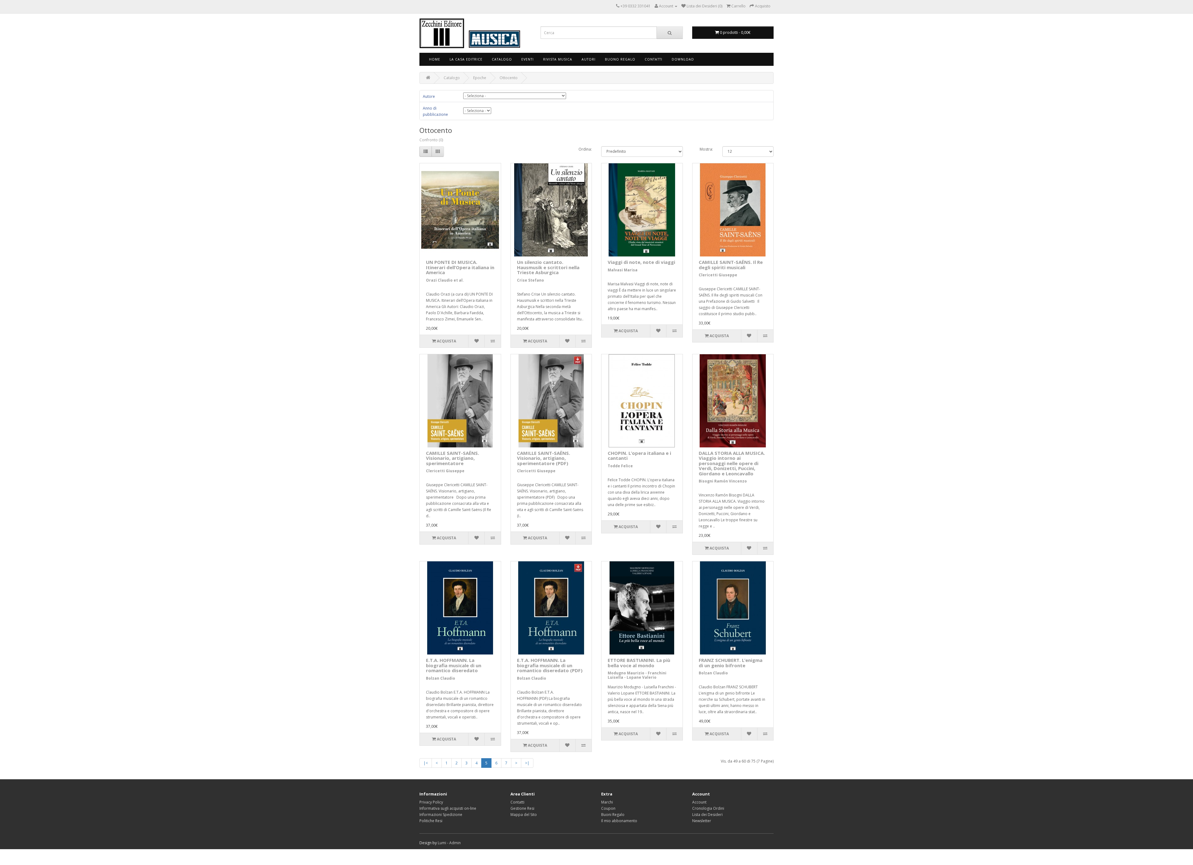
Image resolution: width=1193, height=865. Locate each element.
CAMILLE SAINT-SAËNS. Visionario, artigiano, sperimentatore (452, 458)
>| (527, 763)
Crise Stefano (530, 280)
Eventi (527, 59)
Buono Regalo (620, 59)
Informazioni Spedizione (440, 814)
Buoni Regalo (612, 814)
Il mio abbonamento (619, 820)
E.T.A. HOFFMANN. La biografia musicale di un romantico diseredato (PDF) (550, 665)
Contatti (653, 59)
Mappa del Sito (523, 814)
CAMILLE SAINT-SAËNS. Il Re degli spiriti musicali (731, 264)
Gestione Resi (522, 808)
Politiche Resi (430, 820)
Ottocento (509, 77)
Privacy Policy (431, 802)
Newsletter (701, 820)
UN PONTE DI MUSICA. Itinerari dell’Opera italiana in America (460, 267)
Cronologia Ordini (708, 808)
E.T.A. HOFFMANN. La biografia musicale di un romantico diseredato (453, 665)
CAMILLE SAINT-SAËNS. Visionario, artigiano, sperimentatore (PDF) (543, 458)
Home (434, 59)
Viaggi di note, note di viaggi (641, 262)
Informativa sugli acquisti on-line (447, 808)
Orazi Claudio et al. (445, 280)
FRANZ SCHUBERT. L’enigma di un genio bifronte (730, 662)
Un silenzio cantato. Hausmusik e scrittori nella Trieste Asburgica (548, 267)
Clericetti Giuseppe (718, 275)
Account (699, 802)
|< (425, 763)
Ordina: (585, 149)
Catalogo (502, 59)
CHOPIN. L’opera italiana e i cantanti (639, 455)
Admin (455, 842)
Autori (589, 59)
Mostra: (706, 149)
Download (683, 59)
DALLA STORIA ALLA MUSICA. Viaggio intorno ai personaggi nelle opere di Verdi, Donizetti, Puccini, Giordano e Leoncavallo (732, 463)
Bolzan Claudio (440, 678)
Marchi (607, 802)
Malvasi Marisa (623, 270)
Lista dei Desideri (707, 814)
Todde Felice (620, 466)
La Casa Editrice (466, 59)
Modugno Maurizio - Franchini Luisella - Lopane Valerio (637, 675)
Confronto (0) (431, 140)
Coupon (608, 808)
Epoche (479, 77)
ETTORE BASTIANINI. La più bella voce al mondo (639, 662)
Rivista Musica (557, 59)
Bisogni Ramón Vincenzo (723, 481)
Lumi (442, 842)
